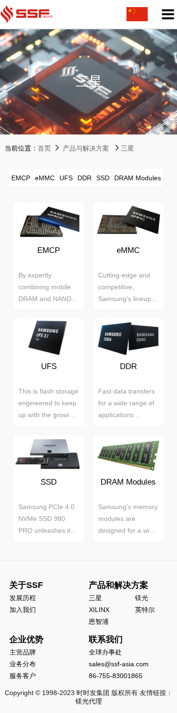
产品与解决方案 (86, 148)
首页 (44, 148)
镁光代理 (89, 701)
